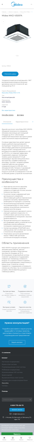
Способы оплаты (7, 115)
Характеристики (22, 122)
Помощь (5, 391)
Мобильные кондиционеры (11, 370)
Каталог (5, 358)
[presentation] (33, 121)
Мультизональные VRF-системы (12, 372)
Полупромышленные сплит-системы (14, 367)
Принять (17, 434)
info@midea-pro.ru (18, 414)
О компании (6, 352)
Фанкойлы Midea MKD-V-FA (11, 93)
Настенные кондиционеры (10, 362)
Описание (7, 122)
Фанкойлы (5, 383)
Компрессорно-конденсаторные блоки (15, 380)
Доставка (20, 115)
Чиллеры (5, 386)
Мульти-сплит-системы (9, 364)
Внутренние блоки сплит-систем (12, 378)
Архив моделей (7, 375)
